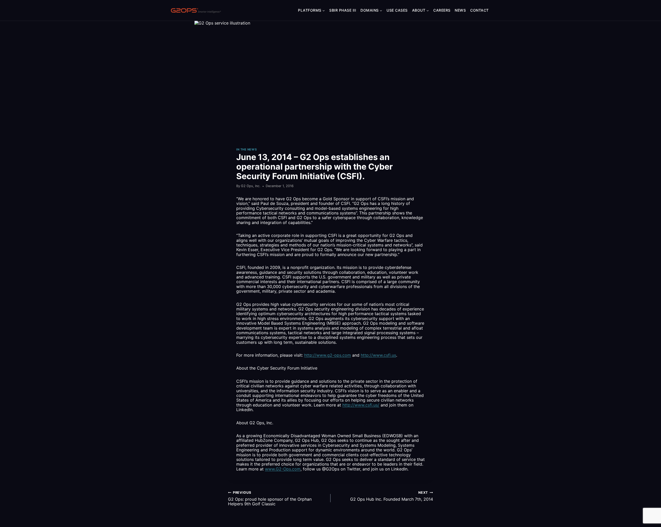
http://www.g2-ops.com (327, 355)
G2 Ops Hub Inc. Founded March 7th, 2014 (391, 496)
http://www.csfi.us (378, 355)
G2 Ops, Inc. (251, 186)
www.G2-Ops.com (283, 469)
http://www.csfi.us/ (360, 405)
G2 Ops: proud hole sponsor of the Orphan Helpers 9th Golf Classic (270, 498)
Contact (479, 10)
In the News (246, 149)
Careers (442, 10)
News (460, 10)
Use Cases (397, 10)
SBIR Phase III (342, 10)
